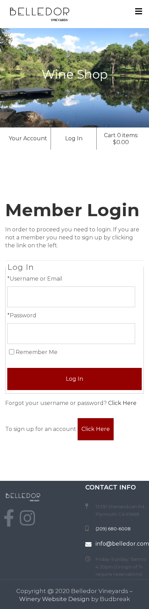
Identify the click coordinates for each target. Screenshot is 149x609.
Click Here (122, 403)
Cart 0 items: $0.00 (121, 138)
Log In (73, 138)
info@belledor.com (122, 543)
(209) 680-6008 (113, 528)
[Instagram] (27, 518)
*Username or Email (34, 278)
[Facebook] (8, 518)
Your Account (28, 138)
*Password (21, 315)
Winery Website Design (54, 598)
